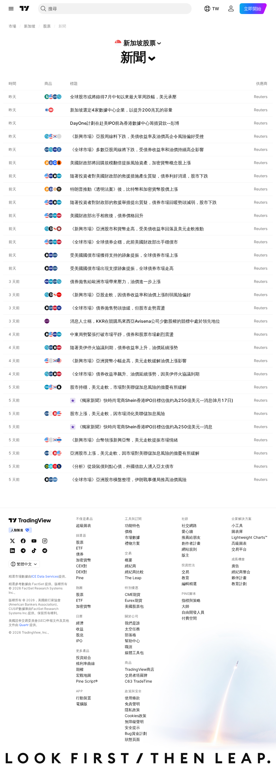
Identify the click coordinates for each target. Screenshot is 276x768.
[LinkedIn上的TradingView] (12, 550)
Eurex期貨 (133, 600)
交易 (185, 571)
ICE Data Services (44, 576)
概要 (128, 560)
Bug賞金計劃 (136, 733)
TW (215, 8)
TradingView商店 (139, 669)
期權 (80, 669)
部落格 (130, 635)
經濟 (80, 623)
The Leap (133, 577)
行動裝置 (83, 698)
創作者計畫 (191, 543)
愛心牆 (187, 531)
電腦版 (81, 703)
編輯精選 (189, 583)
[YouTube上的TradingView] (34, 541)
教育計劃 (239, 583)
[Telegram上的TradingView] (23, 550)
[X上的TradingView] (12, 541)
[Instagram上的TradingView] (45, 541)
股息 (80, 635)
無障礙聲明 (134, 721)
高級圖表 (239, 543)
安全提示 (132, 727)
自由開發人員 (193, 612)
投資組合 (83, 657)
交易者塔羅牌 (136, 675)
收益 (80, 629)
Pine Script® (87, 681)
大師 (185, 606)
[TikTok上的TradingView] (34, 550)
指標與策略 (191, 600)
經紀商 (130, 566)
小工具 (237, 525)
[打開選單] (11, 8)
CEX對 (81, 566)
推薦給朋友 (191, 537)
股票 (80, 542)
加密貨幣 (83, 560)
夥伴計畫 (239, 577)
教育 (185, 577)
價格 (128, 531)
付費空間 (189, 618)
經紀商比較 (134, 571)
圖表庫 (237, 531)
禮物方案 (132, 543)
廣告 (235, 566)
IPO (79, 640)
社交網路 (189, 525)
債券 (80, 554)
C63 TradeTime (138, 681)
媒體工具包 (134, 652)
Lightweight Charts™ (249, 537)
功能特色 (132, 525)
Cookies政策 (135, 715)
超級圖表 (83, 525)
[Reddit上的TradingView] (45, 550)
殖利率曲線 (85, 663)
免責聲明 (132, 703)
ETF (79, 548)
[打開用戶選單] (231, 8)
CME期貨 (132, 594)
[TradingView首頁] (24, 8)
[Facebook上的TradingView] (23, 541)
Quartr (24, 625)
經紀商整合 (241, 571)
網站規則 (189, 549)
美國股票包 (134, 606)
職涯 (128, 646)
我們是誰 (132, 623)
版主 (185, 555)
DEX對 (81, 571)
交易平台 (239, 549)
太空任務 (132, 629)
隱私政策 (132, 709)
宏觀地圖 (83, 675)
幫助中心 (132, 640)
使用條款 (132, 698)
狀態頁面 (132, 739)
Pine (80, 577)
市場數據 (132, 537)
